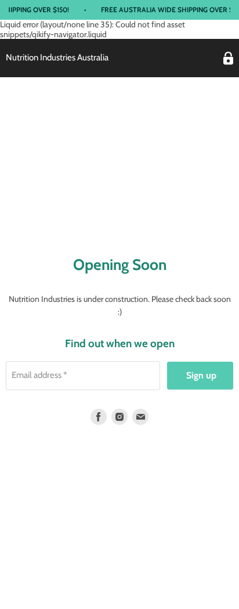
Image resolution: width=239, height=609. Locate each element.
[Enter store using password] (228, 58)
